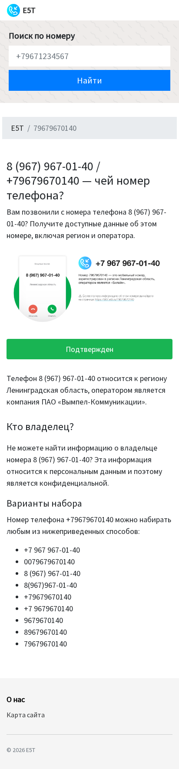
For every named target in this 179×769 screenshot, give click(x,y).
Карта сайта (26, 714)
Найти (89, 80)
